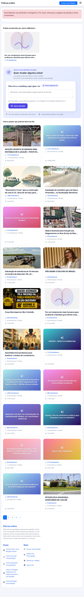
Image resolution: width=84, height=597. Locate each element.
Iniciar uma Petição (68, 3)
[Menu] (80, 3)
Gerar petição (19, 106)
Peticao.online (8, 3)
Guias (6, 545)
